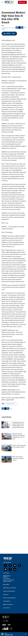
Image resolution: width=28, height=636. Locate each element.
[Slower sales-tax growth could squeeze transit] (7, 448)
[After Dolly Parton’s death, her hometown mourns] (7, 459)
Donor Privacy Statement (9, 597)
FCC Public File (6, 601)
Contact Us (5, 594)
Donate (23, 2)
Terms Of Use (6, 607)
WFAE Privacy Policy (8, 604)
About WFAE (6, 584)
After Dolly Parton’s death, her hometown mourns (18, 458)
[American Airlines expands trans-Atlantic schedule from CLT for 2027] (7, 436)
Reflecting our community (9, 587)
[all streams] (26, 634)
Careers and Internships (9, 591)
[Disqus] (14, 493)
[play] (2, 634)
